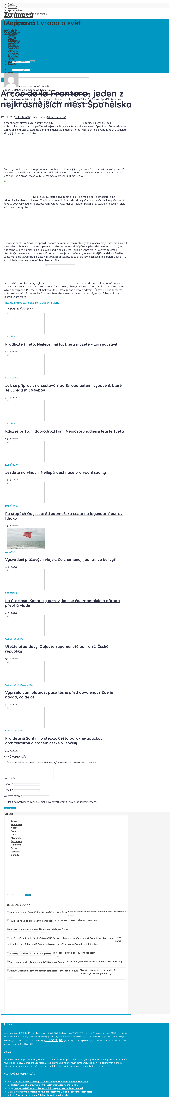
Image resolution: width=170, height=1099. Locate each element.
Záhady (15, 855)
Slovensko (16, 824)
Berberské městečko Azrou (53, 929)
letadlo (16, 1037)
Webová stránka (13, 796)
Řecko (14, 464)
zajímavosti (86, 1040)
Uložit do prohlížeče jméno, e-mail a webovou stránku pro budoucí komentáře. (51, 802)
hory (107, 1033)
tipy (35, 1041)
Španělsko (11, 593)
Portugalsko (105, 1037)
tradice (41, 1041)
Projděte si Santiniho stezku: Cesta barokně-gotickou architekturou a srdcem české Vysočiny (54, 740)
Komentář (9, 778)
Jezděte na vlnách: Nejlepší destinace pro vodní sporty (55, 472)
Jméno (8, 784)
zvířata (110, 1041)
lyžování (30, 1037)
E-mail (8, 790)
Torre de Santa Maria (47, 302)
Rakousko (16, 844)
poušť (112, 1037)
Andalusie (9, 302)
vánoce (76, 1041)
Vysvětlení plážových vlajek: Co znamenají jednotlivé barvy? (60, 559)
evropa (77, 1032)
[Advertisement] (66, 151)
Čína (117, 1041)
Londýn (24, 1037)
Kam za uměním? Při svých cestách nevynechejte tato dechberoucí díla (50, 1081)
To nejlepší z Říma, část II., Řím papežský (74, 952)
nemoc (61, 1037)
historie (100, 1033)
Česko (14, 821)
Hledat (28, 895)
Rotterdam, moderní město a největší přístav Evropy (94, 961)
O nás (11, 4)
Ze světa (10, 336)
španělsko (28, 302)
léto (36, 1037)
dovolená (55, 1032)
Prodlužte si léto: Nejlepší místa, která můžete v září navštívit (61, 344)
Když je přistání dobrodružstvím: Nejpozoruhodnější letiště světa (64, 431)
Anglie (14, 827)
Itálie (8, 464)
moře (53, 1036)
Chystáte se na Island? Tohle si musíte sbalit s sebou (43, 1095)
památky (88, 1037)
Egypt (67, 1033)
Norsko (68, 1037)
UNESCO (55, 1040)
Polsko (96, 1037)
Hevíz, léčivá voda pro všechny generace (75, 920)
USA (69, 1040)
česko (123, 1041)
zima (103, 1040)
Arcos (19, 302)
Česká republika (14, 638)
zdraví (96, 1041)
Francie (15, 831)
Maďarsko (16, 838)
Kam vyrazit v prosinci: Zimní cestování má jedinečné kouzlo (46, 1085)
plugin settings (100, 1016)
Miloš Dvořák (41, 86)
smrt (30, 1041)
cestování (28, 1033)
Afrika (8, 1033)
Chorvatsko (42, 1033)
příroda (120, 1036)
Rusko (16, 1041)
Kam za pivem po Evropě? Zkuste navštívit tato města (97, 911)
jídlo (10, 1037)
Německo (79, 1036)
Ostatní (12, 7)
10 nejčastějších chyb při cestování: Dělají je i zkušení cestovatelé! (48, 1088)
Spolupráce (11, 377)
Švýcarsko (16, 1044)
